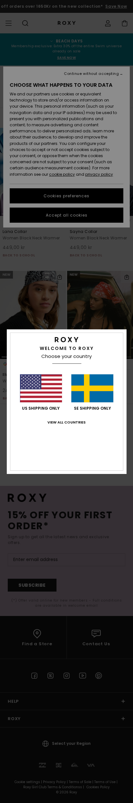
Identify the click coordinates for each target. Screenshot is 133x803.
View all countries (66, 422)
